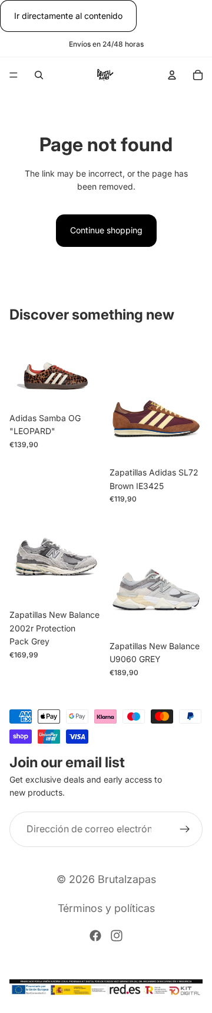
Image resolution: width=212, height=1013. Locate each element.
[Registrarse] (185, 829)
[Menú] (13, 75)
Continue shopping (106, 230)
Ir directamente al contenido (68, 16)
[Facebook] (95, 936)
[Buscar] (39, 75)
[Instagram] (117, 936)
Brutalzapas (127, 879)
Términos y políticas (106, 908)
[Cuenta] (172, 75)
